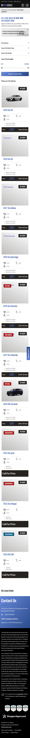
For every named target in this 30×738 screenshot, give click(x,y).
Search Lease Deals (15, 74)
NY (6, 5)
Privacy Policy (5, 732)
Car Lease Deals (11, 10)
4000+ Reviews (17, 1)
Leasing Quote (28, 353)
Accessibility (17, 730)
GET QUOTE (22, 89)
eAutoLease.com (6, 726)
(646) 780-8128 (22, 5)
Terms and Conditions (7, 730)
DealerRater (20, 694)
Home (3, 10)
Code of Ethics (14, 732)
